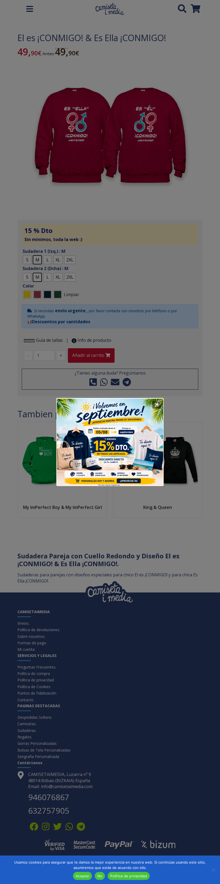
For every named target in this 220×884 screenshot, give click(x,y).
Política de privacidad (128, 876)
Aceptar (82, 876)
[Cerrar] (156, 405)
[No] (213, 869)
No (99, 876)
